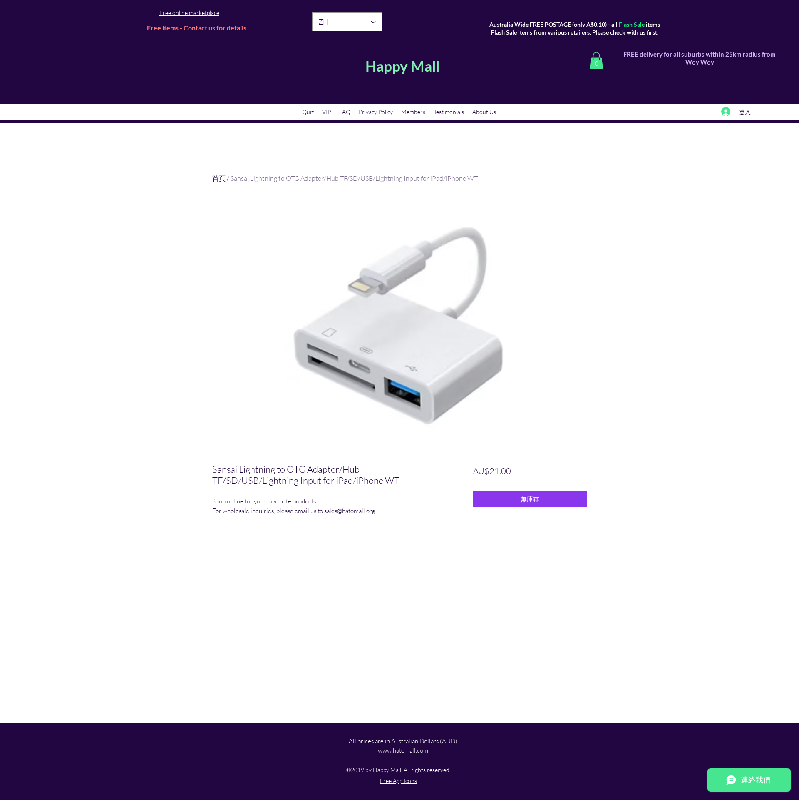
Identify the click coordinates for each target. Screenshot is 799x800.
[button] (596, 60)
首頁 (219, 178)
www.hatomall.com (403, 750)
